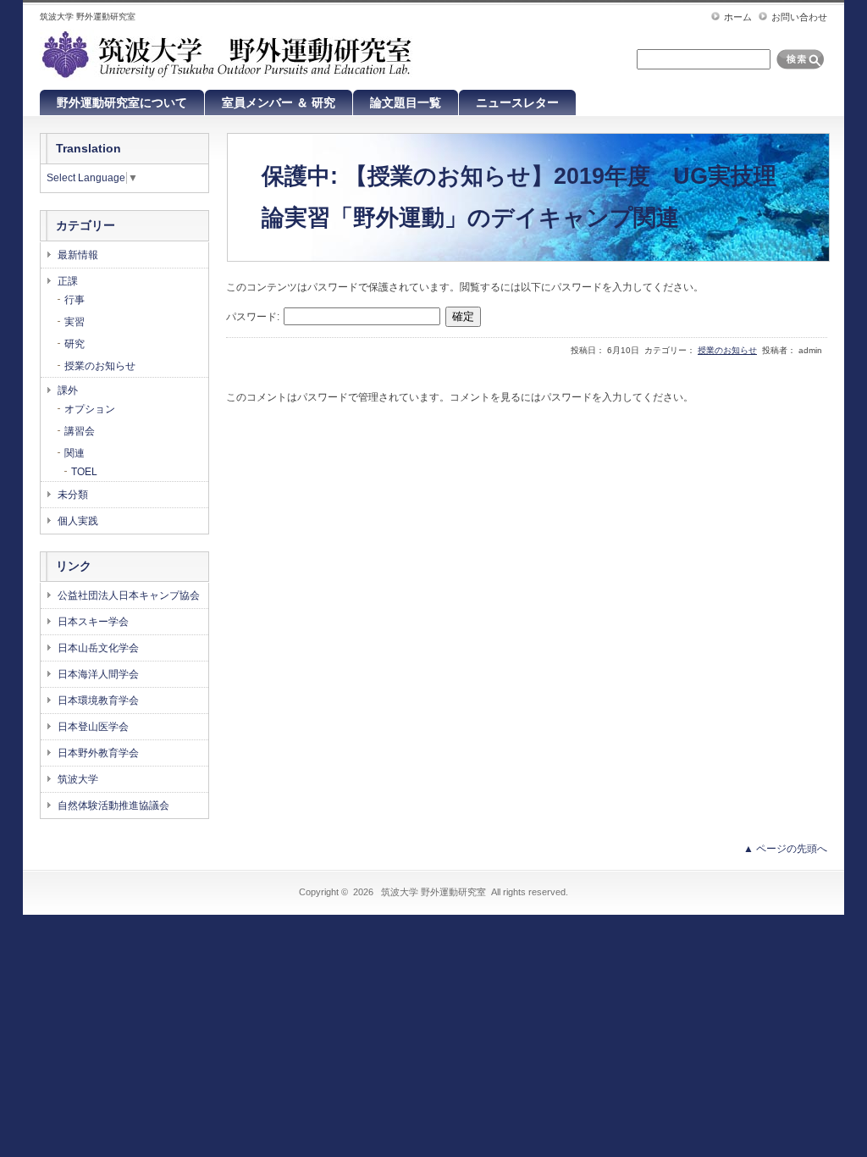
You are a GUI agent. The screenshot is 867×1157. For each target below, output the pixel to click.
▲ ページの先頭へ (785, 849)
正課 (68, 281)
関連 (74, 453)
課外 (68, 390)
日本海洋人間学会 (98, 674)
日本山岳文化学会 (98, 648)
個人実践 (78, 521)
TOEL (84, 472)
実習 (74, 322)
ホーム (738, 17)
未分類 (73, 495)
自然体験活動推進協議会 (113, 805)
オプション (89, 409)
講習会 (79, 431)
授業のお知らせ (727, 350)
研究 (74, 344)
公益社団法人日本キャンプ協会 (129, 595)
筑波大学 (78, 779)
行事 (74, 300)
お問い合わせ (799, 17)
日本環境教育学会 (98, 700)
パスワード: (254, 317)
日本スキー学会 (93, 622)
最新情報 (78, 255)
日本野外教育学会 (98, 753)
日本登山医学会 (93, 727)
